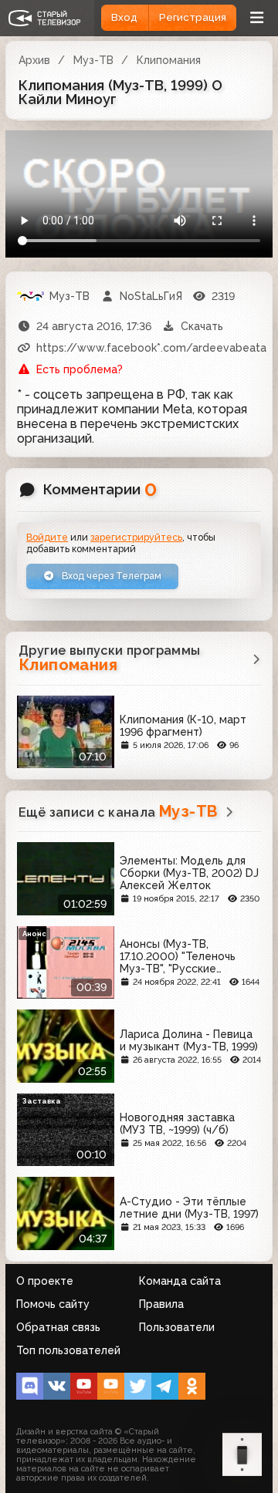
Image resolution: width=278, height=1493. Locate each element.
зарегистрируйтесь (136, 537)
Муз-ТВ (93, 60)
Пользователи (177, 1327)
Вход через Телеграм (110, 575)
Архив (34, 60)
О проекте (44, 1281)
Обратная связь (58, 1327)
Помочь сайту (53, 1304)
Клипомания (169, 60)
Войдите (47, 537)
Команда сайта (180, 1281)
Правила (161, 1304)
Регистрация (192, 17)
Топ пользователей (68, 1350)
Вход (124, 17)
